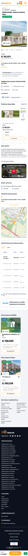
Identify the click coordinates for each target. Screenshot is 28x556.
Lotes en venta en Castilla (21, 411)
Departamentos (5, 500)
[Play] (3, 176)
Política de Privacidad (14, 533)
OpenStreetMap (19, 237)
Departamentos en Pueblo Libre (8, 467)
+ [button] (24, 232)
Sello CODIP (4, 504)
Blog (2, 508)
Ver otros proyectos (15, 97)
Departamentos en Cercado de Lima (9, 479)
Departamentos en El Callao (7, 487)
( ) (20, 2)
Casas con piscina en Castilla (6, 422)
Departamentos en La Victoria (8, 489)
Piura (12, 49)
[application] (14, 171)
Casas (7, 49)
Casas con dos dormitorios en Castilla (5, 412)
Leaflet (13, 237)
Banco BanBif (4, 516)
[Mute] (22, 176)
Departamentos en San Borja (8, 448)
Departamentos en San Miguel (8, 450)
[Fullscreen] (24, 176)
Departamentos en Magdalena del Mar (10, 455)
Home (2, 496)
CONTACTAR (15, 553)
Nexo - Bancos (4, 506)
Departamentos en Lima (6, 444)
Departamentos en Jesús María (8, 451)
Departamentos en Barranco (7, 473)
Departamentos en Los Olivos (8, 459)
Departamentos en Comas (7, 475)
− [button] (24, 234)
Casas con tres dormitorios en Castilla (5, 417)
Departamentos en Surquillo (7, 477)
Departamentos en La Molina (8, 461)
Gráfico (8, 247)
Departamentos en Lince (7, 457)
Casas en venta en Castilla (5, 404)
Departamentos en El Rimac (7, 483)
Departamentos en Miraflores (8, 446)
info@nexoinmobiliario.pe (9, 523)
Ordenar (23, 104)
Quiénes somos (5, 498)
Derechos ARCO (14, 536)
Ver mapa (4, 67)
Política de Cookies (14, 539)
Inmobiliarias (4, 502)
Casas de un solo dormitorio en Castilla (6, 407)
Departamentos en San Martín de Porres (10, 463)
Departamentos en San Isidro (8, 453)
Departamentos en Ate (6, 465)
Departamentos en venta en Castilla (21, 404)
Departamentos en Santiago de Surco (10, 469)
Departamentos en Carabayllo (8, 481)
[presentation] (3, 34)
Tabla (3, 247)
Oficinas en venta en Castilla (22, 407)
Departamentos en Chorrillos (8, 471)
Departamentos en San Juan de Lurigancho (11, 485)
